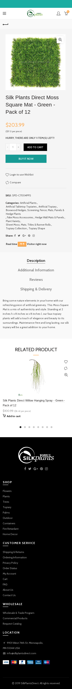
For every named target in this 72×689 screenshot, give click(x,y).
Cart (5, 579)
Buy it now (26, 158)
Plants (6, 496)
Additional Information (36, 270)
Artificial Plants (28, 203)
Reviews (36, 279)
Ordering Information (15, 557)
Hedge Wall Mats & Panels (49, 217)
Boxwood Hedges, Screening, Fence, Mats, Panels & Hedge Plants (35, 212)
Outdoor (8, 518)
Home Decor (10, 534)
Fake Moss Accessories (20, 217)
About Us (8, 589)
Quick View (66, 375)
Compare (15, 182)
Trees (6, 501)
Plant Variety (13, 221)
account (58, 13)
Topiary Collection (16, 228)
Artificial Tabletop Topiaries (21, 206)
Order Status (10, 568)
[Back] (5, 24)
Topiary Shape (37, 228)
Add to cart (35, 147)
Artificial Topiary (47, 206)
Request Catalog (12, 623)
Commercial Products (15, 618)
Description (36, 260)
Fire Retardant (10, 528)
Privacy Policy (10, 562)
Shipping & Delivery (36, 289)
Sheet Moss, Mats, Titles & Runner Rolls (28, 224)
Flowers (7, 491)
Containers (9, 523)
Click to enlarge (60, 39)
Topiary (7, 507)
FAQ (5, 584)
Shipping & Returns (13, 552)
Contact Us (9, 595)
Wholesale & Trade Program (18, 613)
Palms (6, 512)
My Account (9, 573)
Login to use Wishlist (21, 174)
